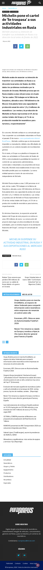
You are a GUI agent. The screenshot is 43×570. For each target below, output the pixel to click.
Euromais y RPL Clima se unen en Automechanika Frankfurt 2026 (27, 320)
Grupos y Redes (9, 466)
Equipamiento (8, 470)
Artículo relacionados (12, 294)
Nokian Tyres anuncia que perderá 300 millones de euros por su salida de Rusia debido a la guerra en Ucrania (11, 282)
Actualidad (7, 460)
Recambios (7, 480)
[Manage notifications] (38, 565)
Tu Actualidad (14, 11)
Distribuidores (8, 476)
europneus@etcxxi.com (26, 541)
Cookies (25, 563)
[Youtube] (24, 555)
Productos (7, 473)
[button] (40, 3)
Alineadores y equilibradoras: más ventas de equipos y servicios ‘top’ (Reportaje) (22, 440)
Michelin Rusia (16, 256)
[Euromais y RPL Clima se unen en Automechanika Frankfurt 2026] (7, 321)
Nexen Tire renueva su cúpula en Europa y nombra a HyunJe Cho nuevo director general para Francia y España (22, 398)
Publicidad (9, 563)
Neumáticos (12, 8)
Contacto (18, 563)
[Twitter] (18, 555)
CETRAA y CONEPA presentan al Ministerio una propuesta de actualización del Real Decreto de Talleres (20, 419)
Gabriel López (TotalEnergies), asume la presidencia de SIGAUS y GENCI (21, 434)
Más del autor (27, 294)
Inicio (4, 8)
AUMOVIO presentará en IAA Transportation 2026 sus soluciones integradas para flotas (22, 427)
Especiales (7, 483)
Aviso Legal (33, 563)
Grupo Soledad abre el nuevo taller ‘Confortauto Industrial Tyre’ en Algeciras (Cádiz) (32, 280)
